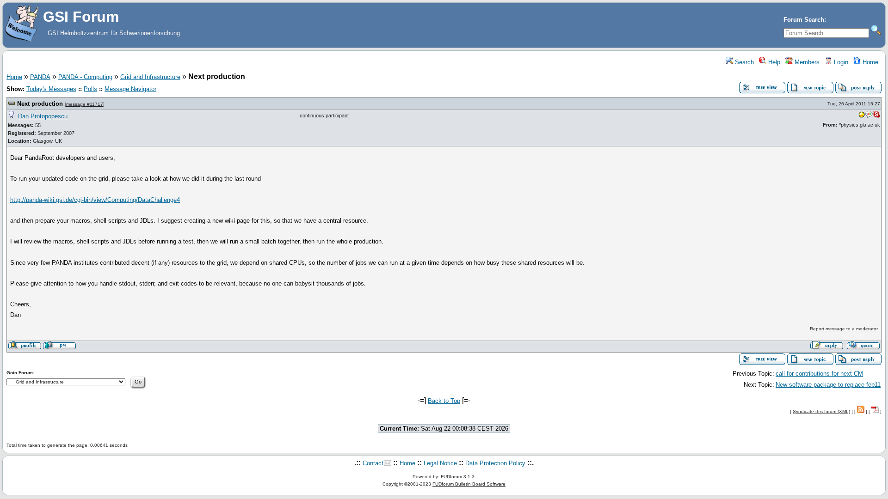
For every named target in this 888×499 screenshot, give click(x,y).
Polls (90, 88)
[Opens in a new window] (861, 116)
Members (806, 62)
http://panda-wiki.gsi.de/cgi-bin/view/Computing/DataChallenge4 (95, 199)
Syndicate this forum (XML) (821, 411)
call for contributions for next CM (819, 373)
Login (840, 62)
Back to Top (444, 400)
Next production (40, 103)
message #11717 (84, 104)
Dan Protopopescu (43, 116)
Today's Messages (51, 88)
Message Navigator (130, 88)
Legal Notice (440, 463)
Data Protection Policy (495, 463)
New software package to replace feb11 (828, 384)
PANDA (40, 76)
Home (869, 62)
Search (743, 62)
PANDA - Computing (85, 76)
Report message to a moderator (844, 328)
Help (773, 62)
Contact (373, 463)
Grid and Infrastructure (150, 76)
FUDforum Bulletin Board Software (469, 484)
